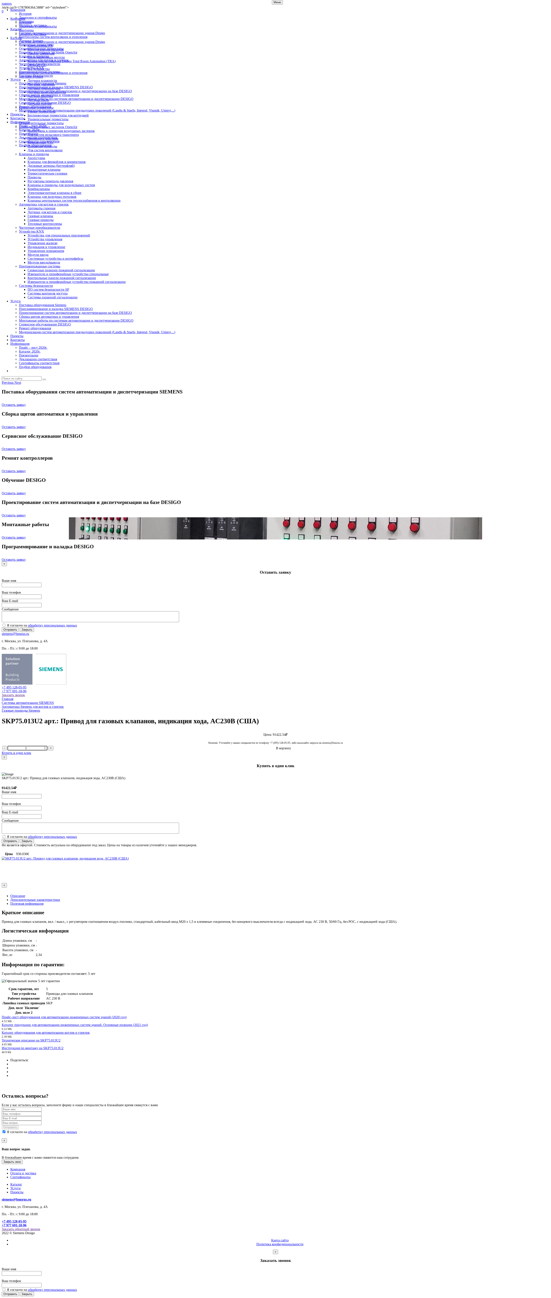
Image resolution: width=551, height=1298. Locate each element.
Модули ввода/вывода (44, 262)
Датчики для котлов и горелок (50, 212)
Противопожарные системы (39, 72)
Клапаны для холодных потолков (52, 196)
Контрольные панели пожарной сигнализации (62, 278)
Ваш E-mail (10, 601)
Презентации (28, 133)
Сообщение (10, 609)
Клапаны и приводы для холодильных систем (61, 185)
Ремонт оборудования (35, 106)
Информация (19, 122)
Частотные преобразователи (39, 64)
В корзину (283, 748)
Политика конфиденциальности (279, 1244)
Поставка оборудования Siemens (42, 83)
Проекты (16, 114)
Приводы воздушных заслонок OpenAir (48, 52)
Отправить (10, 629)
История (25, 13)
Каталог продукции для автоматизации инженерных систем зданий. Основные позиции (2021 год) (75, 1025)
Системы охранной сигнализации (52, 297)
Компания (17, 10)
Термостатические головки (47, 173)
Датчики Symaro (31, 41)
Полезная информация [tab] (26, 903)
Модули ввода (38, 255)
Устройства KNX (31, 68)
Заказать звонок (13, 695)
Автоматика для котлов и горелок (44, 60)
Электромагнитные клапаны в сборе (54, 193)
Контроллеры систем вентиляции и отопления (53, 37)
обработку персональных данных (52, 625)
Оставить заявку (14, 405)
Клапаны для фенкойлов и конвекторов (57, 162)
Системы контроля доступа (48, 293)
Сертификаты (20, 1177)
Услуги (15, 79)
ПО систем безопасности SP (48, 289)
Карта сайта (280, 1240)
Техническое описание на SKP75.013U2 (31, 1040)
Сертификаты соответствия (39, 141)
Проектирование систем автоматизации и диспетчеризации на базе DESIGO (75, 91)
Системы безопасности (36, 75)
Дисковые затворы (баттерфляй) (51, 165)
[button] (8, 382)
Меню (277, 2)
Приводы (34, 177)
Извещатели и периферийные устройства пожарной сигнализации (77, 282)
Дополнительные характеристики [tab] (35, 900)
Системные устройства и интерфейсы (55, 258)
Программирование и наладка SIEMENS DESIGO (56, 87)
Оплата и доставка (32, 25)
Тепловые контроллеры (45, 224)
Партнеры (26, 21)
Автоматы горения (41, 208)
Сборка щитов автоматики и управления (49, 95)
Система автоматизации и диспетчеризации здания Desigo (62, 33)
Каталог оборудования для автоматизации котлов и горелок (46, 1032)
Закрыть (27, 629)
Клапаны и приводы (34, 56)
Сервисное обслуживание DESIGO (45, 102)
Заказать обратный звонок (21, 1229)
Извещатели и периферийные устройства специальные (68, 274)
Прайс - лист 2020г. (33, 126)
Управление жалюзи (42, 243)
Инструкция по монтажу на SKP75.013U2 (32, 1048)
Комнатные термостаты (36, 44)
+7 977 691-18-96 (14, 691)
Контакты (17, 118)
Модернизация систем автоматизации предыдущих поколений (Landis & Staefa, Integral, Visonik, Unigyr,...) (97, 110)
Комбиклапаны (39, 189)
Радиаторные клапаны (44, 169)
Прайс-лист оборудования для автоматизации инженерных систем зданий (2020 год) (64, 1017)
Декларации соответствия (38, 137)
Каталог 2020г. (29, 130)
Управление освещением (46, 251)
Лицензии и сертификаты (38, 17)
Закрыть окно (12, 1161)
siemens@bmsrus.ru (15, 634)
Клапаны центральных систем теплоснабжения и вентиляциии (74, 200)
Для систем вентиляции (45, 150)
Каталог (16, 29)
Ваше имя (9, 580)
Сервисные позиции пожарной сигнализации (61, 270)
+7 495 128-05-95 (14, 687)
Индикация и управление (46, 247)
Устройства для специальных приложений (59, 235)
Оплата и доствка (23, 1173)
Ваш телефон (11, 592)
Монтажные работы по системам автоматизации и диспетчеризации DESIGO (76, 99)
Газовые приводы (41, 220)
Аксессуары (36, 158)
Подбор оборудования (35, 145)
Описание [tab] (17, 896)
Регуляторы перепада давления (50, 181)
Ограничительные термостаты (41, 48)
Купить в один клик (16, 753)
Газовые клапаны (40, 216)
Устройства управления (45, 239)
